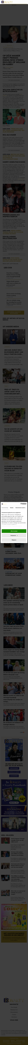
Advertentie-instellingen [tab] (21, 507)
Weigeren (14, 539)
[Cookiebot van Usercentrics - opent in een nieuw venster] (20, 504)
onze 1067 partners (9, 514)
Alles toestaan (14, 531)
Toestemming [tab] (5, 507)
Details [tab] (11, 507)
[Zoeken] (26, 2)
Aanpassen (13, 535)
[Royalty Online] (9, 1)
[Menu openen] (19, 2)
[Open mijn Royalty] (23, 2)
